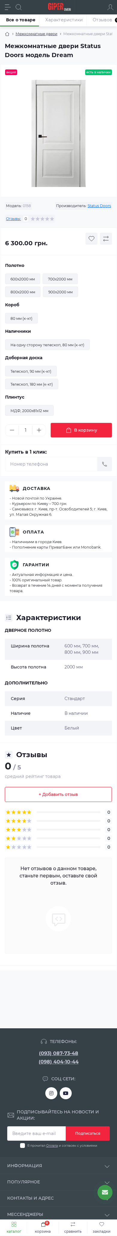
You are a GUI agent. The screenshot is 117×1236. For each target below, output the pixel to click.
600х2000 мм (22, 279)
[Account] (110, 7)
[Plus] (39, 430)
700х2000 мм (60, 279)
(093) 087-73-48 (58, 1053)
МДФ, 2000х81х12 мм (29, 410)
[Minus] (12, 430)
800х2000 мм (22, 292)
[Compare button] (106, 239)
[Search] (19, 7)
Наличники (18, 331)
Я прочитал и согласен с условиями (62, 1146)
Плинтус (14, 397)
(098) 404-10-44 (59, 1062)
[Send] (105, 464)
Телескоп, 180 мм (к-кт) (31, 384)
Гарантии (36, 565)
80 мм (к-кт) (21, 318)
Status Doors (99, 205)
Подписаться (87, 1133)
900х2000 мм (60, 292)
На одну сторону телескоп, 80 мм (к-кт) (47, 345)
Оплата (33, 532)
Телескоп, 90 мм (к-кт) (30, 371)
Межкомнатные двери (36, 34)
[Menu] (8, 7)
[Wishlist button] (92, 239)
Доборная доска (23, 357)
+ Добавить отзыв (58, 794)
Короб (12, 304)
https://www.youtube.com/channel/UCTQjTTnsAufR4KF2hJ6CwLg (66, 1093)
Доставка (36, 488)
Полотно (14, 265)
